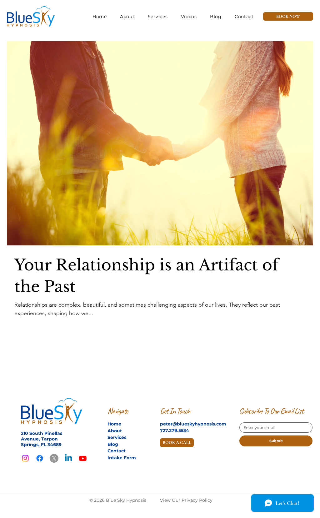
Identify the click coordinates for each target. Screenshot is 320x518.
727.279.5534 (174, 430)
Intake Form (122, 457)
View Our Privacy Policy (186, 500)
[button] (189, 17)
